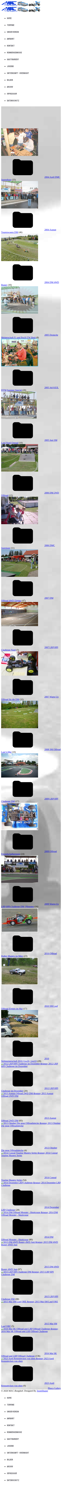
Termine (10, 25)
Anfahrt (10, 38)
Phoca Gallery (54, 1388)
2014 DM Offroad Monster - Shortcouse (27, 1238)
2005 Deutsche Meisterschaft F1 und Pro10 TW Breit (29, 336)
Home (9, 18)
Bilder (10, 80)
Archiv (10, 87)
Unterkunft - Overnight (18, 73)
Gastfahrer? (13, 59)
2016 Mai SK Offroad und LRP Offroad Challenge (29, 1354)
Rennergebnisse (14, 52)
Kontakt (11, 45)
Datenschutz (13, 100)
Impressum (12, 93)
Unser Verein (13, 32)
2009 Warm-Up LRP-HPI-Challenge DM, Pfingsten (30, 905)
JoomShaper (42, 1391)
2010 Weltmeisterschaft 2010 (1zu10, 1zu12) (25, 1059)
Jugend (10, 66)
